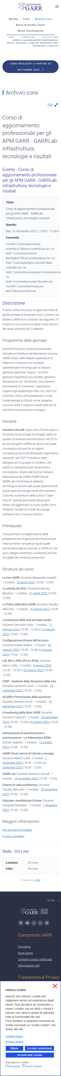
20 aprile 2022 (26, 582)
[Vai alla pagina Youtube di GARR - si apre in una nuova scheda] (27, 923)
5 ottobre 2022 (40, 722)
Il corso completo (13, 836)
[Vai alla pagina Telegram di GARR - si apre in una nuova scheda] (40, 923)
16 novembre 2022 (26, 778)
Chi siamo (24, 946)
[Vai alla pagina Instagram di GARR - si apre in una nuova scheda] (34, 923)
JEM (37, 880)
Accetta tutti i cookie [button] (29, 1055)
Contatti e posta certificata (35, 959)
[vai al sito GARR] (34, 912)
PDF (50, 104)
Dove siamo (25, 953)
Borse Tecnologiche (30, 30)
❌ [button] (54, 986)
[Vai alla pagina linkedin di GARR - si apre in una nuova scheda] (47, 923)
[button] (57, 6)
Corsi (26, 19)
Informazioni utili (28, 965)
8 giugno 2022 (42, 665)
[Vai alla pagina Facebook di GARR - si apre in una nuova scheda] (21, 923)
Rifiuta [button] (14, 1048)
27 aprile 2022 (38, 593)
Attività (13, 19)
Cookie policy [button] (14, 1036)
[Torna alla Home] (30, 6)
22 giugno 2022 (33, 670)
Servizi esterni (33, 1066)
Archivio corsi (43, 19)
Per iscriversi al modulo (17, 830)
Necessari (14, 1066)
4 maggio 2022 (39, 609)
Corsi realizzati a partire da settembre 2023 (30, 66)
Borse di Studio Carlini (30, 25)
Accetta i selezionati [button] (39, 1048)
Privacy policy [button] (14, 1041)
